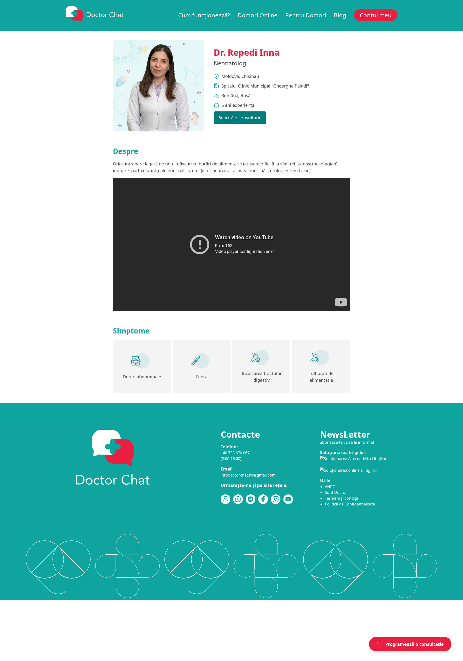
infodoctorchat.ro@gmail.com (248, 475)
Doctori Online (258, 15)
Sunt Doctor (336, 492)
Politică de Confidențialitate (350, 504)
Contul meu (376, 15)
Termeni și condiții (341, 498)
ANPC (330, 486)
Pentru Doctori (305, 15)
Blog (340, 15)
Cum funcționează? (204, 15)
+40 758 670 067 (235, 453)
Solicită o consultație (239, 118)
